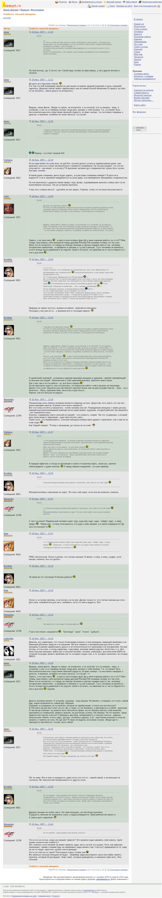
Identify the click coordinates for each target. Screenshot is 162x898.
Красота (138, 34)
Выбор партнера (142, 98)
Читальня (138, 57)
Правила (24, 10)
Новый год (139, 24)
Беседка (7, 18)
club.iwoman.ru (103, 879)
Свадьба (138, 49)
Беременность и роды (92, 2)
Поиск (112, 6)
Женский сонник (113, 2)
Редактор (56, 896)
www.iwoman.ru (90, 890)
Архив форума (10, 10)
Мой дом (138, 54)
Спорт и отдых (141, 47)
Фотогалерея (37, 10)
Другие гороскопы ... (144, 100)
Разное (137, 64)
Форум (94, 6)
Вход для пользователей (145, 6)
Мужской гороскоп (143, 95)
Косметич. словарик (143, 76)
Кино (136, 62)
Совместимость (141, 93)
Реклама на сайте (124, 6)
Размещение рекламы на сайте (24, 896)
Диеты (74, 2)
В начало (138, 19)
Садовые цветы (141, 74)
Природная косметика (152, 2)
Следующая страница (118, 25)
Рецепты (63, 2)
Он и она (138, 44)
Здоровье (138, 31)
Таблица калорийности (145, 79)
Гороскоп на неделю (143, 90)
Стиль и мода (140, 29)
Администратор (44, 896)
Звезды (137, 59)
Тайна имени (131, 2)
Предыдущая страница (76, 25)
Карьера (138, 39)
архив (101, 6)
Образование (140, 42)
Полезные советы (142, 36)
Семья (137, 52)
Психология (139, 26)
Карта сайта (140, 105)
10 (108, 25)
